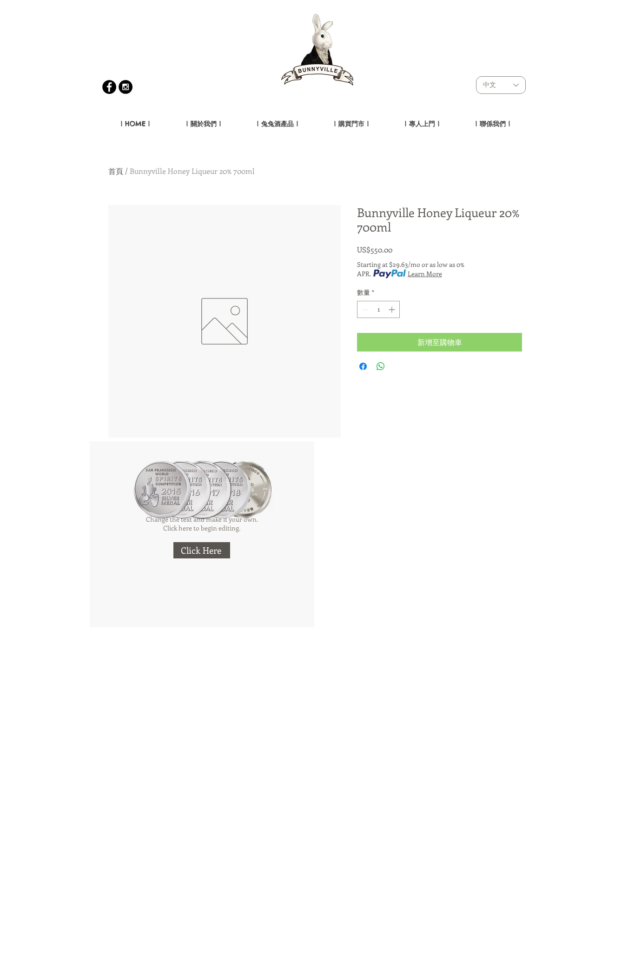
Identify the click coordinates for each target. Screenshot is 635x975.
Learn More (425, 273)
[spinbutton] (378, 309)
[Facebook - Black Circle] (109, 87)
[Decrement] (364, 309)
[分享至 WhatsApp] (380, 366)
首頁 (115, 171)
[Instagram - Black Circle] (125, 87)
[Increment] (392, 309)
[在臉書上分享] (363, 366)
